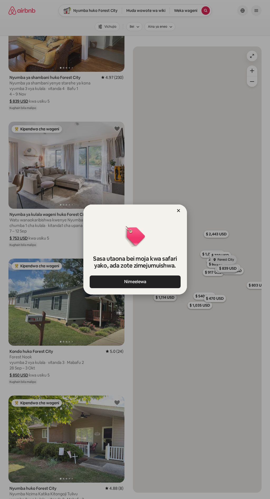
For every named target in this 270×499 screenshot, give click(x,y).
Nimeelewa (135, 281)
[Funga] (178, 210)
